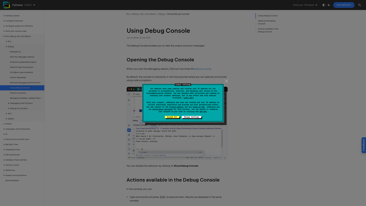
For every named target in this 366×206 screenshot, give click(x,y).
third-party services (162, 109)
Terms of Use (199, 107)
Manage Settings (191, 117)
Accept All (172, 117)
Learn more (189, 98)
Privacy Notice (176, 107)
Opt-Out (203, 111)
